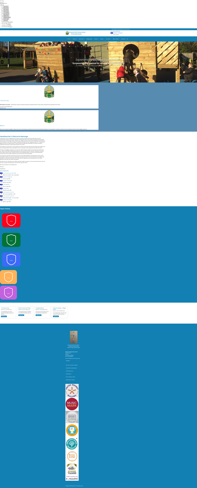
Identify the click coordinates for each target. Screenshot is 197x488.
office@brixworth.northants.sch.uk (124, 29)
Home (69, 39)
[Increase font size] (9, 23)
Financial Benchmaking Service (71, 368)
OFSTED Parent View (69, 371)
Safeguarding (89, 39)
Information (81, 39)
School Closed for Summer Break (9, 173)
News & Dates (115, 39)
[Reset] (1, 5)
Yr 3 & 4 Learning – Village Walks (59, 308)
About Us (74, 39)
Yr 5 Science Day (5, 308)
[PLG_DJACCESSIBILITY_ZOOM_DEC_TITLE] (10, 22)
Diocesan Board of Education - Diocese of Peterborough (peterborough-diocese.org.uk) (73, 346)
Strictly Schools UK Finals (24, 308)
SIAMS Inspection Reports (70, 379)
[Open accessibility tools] (1, 1)
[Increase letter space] (11, 26)
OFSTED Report (68, 373)
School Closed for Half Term (8, 196)
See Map (68, 360)
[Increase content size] (11, 22)
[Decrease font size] (8, 23)
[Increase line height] (10, 25)
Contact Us (123, 39)
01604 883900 (115, 29)
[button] (2, 62)
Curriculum (108, 39)
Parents (95, 39)
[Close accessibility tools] (3, 5)
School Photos (6, 188)
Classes (101, 39)
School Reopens (6, 184)
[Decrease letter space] (10, 26)
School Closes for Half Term (8, 192)
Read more (4, 316)
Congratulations (40, 308)
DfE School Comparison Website (71, 365)
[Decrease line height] (8, 25)
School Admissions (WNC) (70, 376)
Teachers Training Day (118, 33)
